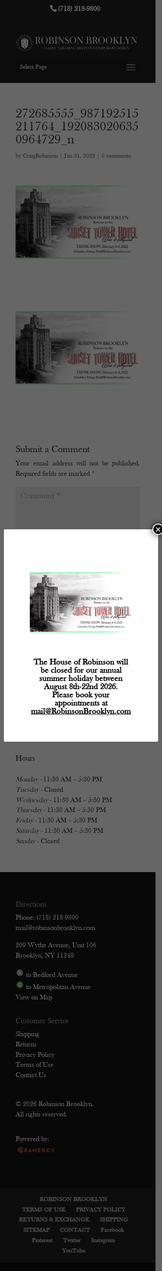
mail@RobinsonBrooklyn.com (81, 712)
